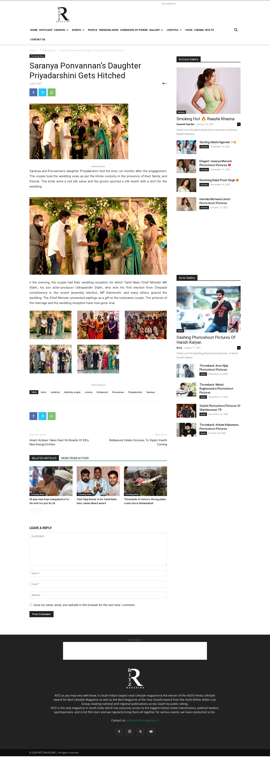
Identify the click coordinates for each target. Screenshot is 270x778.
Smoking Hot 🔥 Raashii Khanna (205, 118)
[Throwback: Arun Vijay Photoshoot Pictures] (186, 371)
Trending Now (108, 30)
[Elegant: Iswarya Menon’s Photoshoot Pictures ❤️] (186, 166)
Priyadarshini (135, 392)
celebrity (55, 392)
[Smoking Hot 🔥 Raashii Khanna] (209, 90)
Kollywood (102, 392)
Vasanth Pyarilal (185, 124)
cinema (199, 30)
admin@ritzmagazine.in (143, 720)
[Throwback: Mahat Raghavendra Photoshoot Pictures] (186, 390)
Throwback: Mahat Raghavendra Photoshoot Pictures (216, 388)
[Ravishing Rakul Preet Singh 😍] (186, 185)
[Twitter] (42, 92)
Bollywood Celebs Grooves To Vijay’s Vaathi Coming (138, 442)
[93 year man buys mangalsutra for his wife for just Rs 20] (51, 481)
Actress (181, 112)
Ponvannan (118, 392)
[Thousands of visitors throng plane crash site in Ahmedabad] (145, 481)
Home (34, 30)
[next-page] (38, 511)
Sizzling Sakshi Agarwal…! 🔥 (217, 142)
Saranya (150, 392)
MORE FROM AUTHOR (75, 458)
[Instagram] (130, 731)
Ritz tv (209, 30)
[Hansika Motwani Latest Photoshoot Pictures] (186, 204)
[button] (236, 30)
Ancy (179, 347)
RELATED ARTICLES (44, 458)
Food (189, 30)
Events (76, 30)
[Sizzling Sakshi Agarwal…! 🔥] (186, 147)
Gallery (154, 30)
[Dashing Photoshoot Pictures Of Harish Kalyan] (209, 309)
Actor (43, 392)
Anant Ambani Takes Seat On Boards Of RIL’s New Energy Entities (59, 442)
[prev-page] (31, 511)
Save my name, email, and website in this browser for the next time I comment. (84, 605)
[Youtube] (151, 732)
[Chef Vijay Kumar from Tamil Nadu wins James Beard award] (98, 481)
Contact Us (37, 39)
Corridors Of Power (134, 30)
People (92, 30)
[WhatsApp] (52, 92)
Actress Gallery (188, 59)
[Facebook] (33, 92)
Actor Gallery (187, 277)
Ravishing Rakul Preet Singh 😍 (219, 180)
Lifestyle (172, 30)
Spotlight (46, 30)
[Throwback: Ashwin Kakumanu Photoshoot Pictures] (186, 430)
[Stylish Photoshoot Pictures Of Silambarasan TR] (186, 411)
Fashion (59, 30)
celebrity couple (72, 392)
